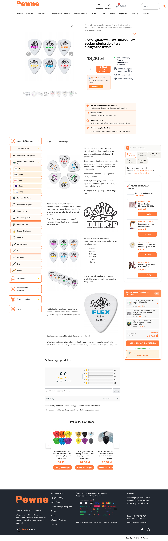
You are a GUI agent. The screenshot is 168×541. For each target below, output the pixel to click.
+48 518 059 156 (139, 518)
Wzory (21, 192)
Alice (20, 180)
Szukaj (116, 391)
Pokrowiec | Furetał (24, 218)
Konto (112, 13)
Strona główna (90, 25)
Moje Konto (55, 502)
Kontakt (146, 13)
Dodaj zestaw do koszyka (143, 343)
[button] (124, 69)
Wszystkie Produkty (58, 520)
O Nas (53, 511)
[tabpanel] (82, 248)
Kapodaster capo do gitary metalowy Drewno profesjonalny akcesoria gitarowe (146, 225)
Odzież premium (80, 13)
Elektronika (42, 13)
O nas (103, 13)
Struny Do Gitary (23, 148)
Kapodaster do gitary (24, 204)
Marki (94, 13)
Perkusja (20, 251)
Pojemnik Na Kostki (24, 198)
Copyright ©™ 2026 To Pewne (137, 538)
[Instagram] (148, 530)
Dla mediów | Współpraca (61, 506)
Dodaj (149, 214)
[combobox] (150, 6)
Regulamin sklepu (58, 493)
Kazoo (19, 270)
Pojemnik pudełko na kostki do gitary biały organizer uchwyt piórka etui (146, 245)
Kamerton (20, 257)
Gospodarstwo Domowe (60, 13)
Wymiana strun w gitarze (26, 155)
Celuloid (21, 186)
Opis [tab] (49, 141)
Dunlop (92, 27)
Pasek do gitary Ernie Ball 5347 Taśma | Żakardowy (146, 266)
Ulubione (108, 9)
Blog (53, 515)
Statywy (20, 237)
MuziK (21, 174)
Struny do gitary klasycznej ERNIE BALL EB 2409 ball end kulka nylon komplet (147, 205)
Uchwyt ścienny (22, 244)
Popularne (123, 13)
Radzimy (135, 13)
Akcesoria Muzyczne (25, 13)
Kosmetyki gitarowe (24, 231)
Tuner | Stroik (22, 211)
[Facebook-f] (142, 530)
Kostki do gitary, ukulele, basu (26, 162)
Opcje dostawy (57, 497)
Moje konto (99, 9)
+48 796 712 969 (139, 516)
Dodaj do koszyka (103, 69)
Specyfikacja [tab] (62, 141)
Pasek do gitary (22, 224)
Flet (18, 264)
